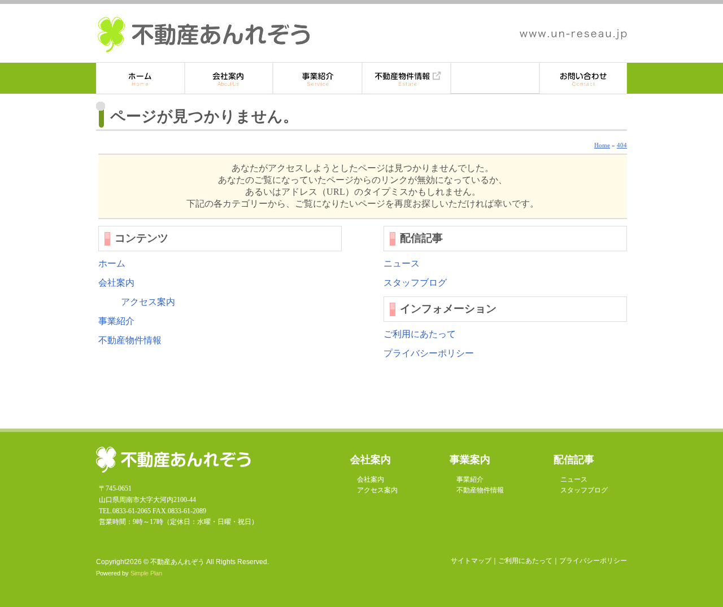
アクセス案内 (148, 302)
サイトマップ (471, 561)
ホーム (140, 78)
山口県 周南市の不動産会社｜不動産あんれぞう (203, 35)
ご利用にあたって (420, 334)
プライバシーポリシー (429, 353)
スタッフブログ (415, 282)
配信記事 (495, 78)
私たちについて (229, 78)
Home (602, 145)
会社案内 (116, 282)
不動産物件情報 (406, 78)
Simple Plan (146, 573)
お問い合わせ (583, 78)
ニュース (402, 263)
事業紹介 (317, 78)
